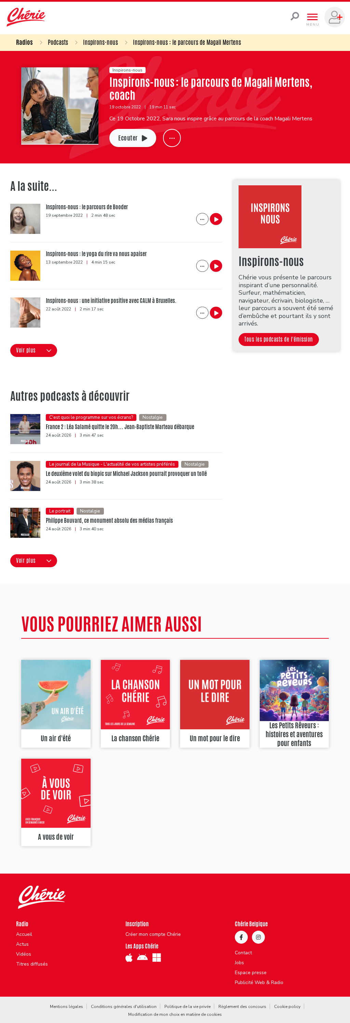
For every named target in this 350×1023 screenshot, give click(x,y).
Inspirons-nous (100, 42)
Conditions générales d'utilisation (124, 1006)
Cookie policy (287, 1006)
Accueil (24, 934)
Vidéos (23, 954)
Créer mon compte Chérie (153, 934)
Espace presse (251, 973)
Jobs (239, 963)
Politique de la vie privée (187, 1006)
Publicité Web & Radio (259, 983)
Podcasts (58, 42)
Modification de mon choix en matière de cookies (175, 1014)
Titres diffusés (32, 964)
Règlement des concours (242, 1006)
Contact (243, 953)
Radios (24, 42)
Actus (22, 944)
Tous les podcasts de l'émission (278, 339)
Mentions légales (66, 1006)
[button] (33, 350)
